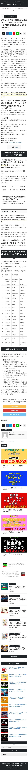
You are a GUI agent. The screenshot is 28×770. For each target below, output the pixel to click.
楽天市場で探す (14, 410)
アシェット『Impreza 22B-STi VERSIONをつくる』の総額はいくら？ (18, 599)
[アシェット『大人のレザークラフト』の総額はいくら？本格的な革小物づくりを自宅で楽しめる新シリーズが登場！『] (4, 700)
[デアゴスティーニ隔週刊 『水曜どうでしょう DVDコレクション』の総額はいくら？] (4, 670)
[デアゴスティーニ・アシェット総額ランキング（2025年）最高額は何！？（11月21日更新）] (4, 677)
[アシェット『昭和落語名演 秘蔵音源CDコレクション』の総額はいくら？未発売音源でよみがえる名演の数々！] (10, 33)
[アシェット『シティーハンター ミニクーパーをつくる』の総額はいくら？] (4, 715)
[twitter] (3, 33)
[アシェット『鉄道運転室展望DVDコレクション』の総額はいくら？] (4, 707)
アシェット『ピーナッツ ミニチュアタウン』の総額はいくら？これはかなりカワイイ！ (17, 611)
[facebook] (7, 33)
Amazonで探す (14, 406)
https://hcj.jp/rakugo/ (15, 142)
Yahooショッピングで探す (14, 414)
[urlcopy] (24, 33)
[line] (17, 33)
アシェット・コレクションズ (8, 441)
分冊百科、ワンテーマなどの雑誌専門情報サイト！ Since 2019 (14, 763)
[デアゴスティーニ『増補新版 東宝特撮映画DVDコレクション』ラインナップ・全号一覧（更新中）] (4, 737)
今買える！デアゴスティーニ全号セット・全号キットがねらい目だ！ (17, 587)
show (16, 147)
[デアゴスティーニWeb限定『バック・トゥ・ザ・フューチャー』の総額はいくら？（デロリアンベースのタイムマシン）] (4, 692)
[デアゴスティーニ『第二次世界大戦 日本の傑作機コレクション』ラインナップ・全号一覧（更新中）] (4, 685)
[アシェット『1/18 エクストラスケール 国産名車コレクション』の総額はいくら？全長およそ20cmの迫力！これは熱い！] (4, 722)
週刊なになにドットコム (14, 4)
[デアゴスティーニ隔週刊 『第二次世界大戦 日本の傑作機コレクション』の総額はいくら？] (4, 729)
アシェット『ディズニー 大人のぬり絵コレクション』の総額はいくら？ (17, 637)
